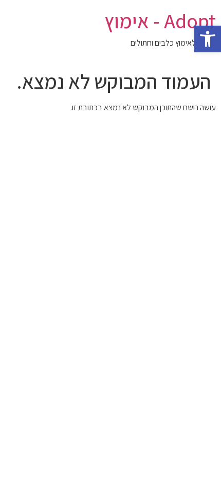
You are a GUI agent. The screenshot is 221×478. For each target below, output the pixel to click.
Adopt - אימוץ (160, 20)
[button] (207, 39)
